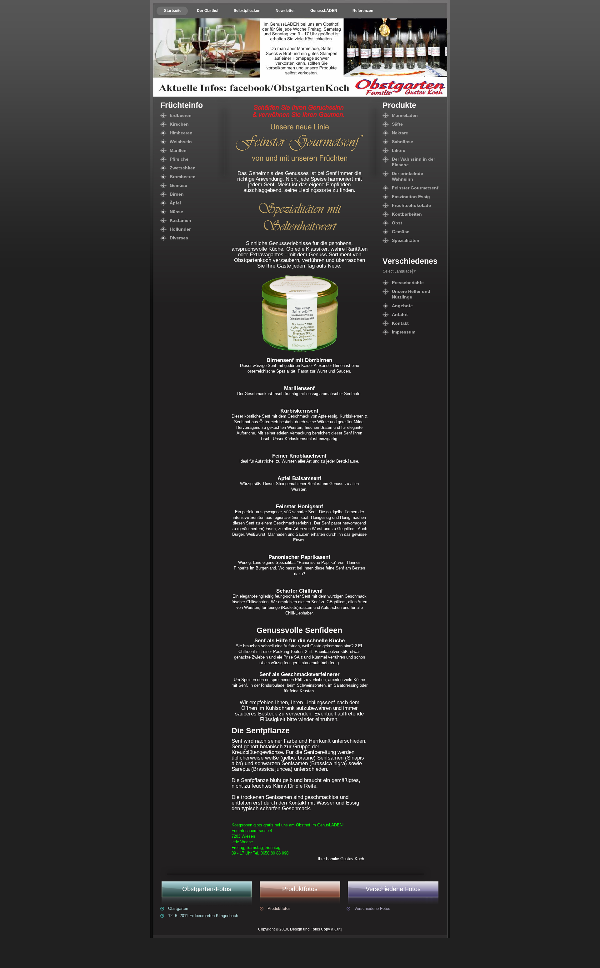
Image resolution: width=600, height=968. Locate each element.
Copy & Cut (330, 929)
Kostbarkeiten (407, 214)
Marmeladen (405, 115)
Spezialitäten (405, 240)
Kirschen (179, 124)
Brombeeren (183, 176)
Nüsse (176, 211)
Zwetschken (183, 167)
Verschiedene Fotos (372, 908)
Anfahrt (400, 314)
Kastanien (180, 220)
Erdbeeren (181, 115)
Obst (397, 222)
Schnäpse (402, 141)
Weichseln (181, 141)
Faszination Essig (411, 196)
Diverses (179, 237)
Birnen (177, 194)
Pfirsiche (179, 159)
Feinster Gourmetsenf (415, 187)
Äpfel (175, 202)
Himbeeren (181, 132)
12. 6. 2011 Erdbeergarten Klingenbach (203, 915)
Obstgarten (178, 908)
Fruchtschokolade (411, 205)
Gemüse (178, 185)
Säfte (397, 124)
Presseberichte (408, 282)
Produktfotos (279, 908)
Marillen (178, 150)
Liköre (398, 150)
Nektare (400, 132)
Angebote (402, 305)
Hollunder (180, 229)
